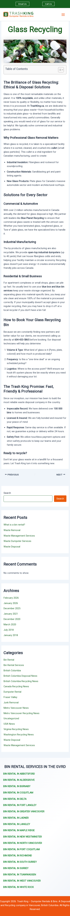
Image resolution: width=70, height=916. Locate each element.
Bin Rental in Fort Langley (19, 805)
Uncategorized (11, 718)
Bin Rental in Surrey (15, 868)
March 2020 (10, 624)
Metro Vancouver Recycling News (21, 713)
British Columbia (12, 670)
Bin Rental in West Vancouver (22, 880)
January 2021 (11, 613)
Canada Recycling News (16, 686)
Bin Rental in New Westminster (22, 836)
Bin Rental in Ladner (16, 817)
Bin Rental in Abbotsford (19, 773)
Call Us (48, 4)
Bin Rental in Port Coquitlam (21, 849)
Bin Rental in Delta (15, 798)
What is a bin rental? (14, 524)
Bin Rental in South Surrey (20, 861)
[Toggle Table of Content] (59, 70)
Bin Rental (9, 659)
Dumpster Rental (12, 691)
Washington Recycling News (19, 734)
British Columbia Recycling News (21, 681)
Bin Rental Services (14, 665)
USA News (9, 723)
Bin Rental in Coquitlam (18, 792)
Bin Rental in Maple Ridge (19, 830)
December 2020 (12, 619)
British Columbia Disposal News (20, 675)
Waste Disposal (12, 546)
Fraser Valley (10, 697)
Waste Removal (12, 530)
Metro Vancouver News (16, 707)
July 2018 (9, 629)
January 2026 (11, 603)
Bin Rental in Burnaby (16, 786)
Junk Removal (11, 702)
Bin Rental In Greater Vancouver (23, 811)
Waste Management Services (19, 535)
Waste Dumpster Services (17, 541)
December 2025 (12, 608)
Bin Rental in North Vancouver (22, 843)
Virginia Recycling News (16, 729)
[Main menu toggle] (63, 14)
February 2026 (11, 597)
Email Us (22, 4)
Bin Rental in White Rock (18, 887)
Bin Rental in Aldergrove (19, 779)
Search (7, 493)
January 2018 (11, 635)
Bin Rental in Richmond (17, 855)
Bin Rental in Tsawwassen (19, 874)
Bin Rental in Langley (16, 824)
